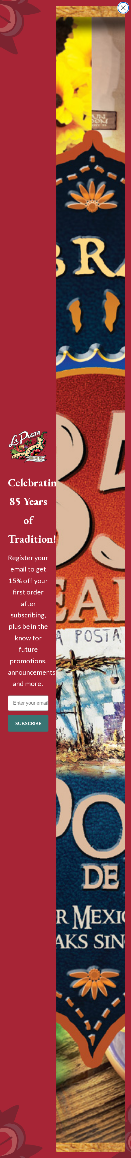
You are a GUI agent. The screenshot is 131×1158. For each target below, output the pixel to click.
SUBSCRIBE (28, 723)
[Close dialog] (123, 7)
